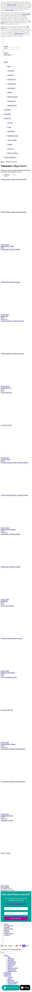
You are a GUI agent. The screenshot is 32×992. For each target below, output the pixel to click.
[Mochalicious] (16, 566)
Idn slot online (26, 14)
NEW (9, 66)
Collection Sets (12, 83)
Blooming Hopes (12, 105)
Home (2, 161)
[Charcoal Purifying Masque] (16, 494)
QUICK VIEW (5, 244)
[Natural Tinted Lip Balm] (16, 211)
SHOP (6, 62)
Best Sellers (11, 75)
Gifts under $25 (12, 79)
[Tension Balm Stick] (16, 353)
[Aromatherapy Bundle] (16, 780)
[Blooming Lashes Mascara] (16, 637)
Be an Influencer (8, 925)
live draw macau (18, 33)
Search (6, 924)
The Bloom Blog (8, 933)
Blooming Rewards (13, 135)
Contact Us (11, 148)
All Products (11, 70)
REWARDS (7, 114)
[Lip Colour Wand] (16, 424)
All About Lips (12, 101)
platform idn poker (12, 4)
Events (9, 127)
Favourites (7, 927)
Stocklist (10, 144)
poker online (9, 10)
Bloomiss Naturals (16, 949)
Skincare (10, 92)
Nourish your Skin (12, 96)
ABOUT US (7, 118)
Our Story (10, 122)
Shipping (6, 930)
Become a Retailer (12, 153)
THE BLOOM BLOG (10, 157)
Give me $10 (16, 918)
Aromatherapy (11, 88)
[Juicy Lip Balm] (16, 852)
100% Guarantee (12, 140)
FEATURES (7, 109)
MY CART (8, 55)
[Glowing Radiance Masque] (16, 709)
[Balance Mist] (16, 281)
